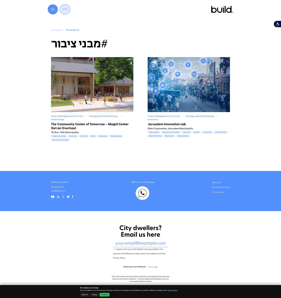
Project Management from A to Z (67, 116)
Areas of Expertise (221, 187)
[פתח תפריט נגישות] (277, 24)
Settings (94, 294)
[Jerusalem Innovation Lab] (189, 84)
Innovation (153, 120)
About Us (216, 183)
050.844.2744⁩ (57, 187)
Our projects (218, 192)
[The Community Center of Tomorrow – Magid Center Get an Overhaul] (92, 84)
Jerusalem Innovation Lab (167, 124)
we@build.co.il (58, 191)
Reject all (85, 294)
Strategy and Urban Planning (103, 116)
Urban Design (57, 120)
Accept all (104, 294)
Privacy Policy (119, 258)
